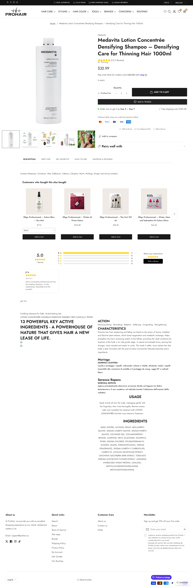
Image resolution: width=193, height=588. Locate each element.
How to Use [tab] (81, 159)
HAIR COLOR (79, 11)
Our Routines (57, 561)
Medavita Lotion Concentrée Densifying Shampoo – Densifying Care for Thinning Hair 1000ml (101, 23)
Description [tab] (29, 159)
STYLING (62, 11)
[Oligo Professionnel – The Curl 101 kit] (115, 201)
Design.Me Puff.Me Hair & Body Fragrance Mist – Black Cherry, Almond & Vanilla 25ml (34, 583)
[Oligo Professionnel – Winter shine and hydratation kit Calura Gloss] (154, 201)
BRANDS (108, 11)
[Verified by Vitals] (31, 586)
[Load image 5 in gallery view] (86, 139)
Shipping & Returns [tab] (103, 159)
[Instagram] (14, 3)
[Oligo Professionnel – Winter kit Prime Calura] (77, 201)
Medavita (102, 35)
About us (102, 521)
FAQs (100, 529)
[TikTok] (17, 3)
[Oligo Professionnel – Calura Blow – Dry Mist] (39, 201)
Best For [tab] (45, 159)
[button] (142, 146)
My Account (57, 552)
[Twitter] (8, 3)
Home (52, 23)
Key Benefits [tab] (62, 159)
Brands (55, 538)
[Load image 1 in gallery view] (11, 139)
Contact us (102, 525)
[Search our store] (170, 11)
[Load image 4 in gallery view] (67, 139)
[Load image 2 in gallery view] (29, 139)
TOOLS (95, 11)
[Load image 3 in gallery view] (48, 139)
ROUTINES (142, 11)
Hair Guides (57, 556)
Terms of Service (59, 529)
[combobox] (39, 230)
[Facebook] (11, 3)
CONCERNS (125, 11)
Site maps (56, 534)
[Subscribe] (184, 529)
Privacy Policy (58, 547)
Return (54, 525)
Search (55, 521)
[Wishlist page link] (165, 11)
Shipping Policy (59, 543)
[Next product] (174, 214)
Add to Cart (39, 237)
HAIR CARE (47, 11)
